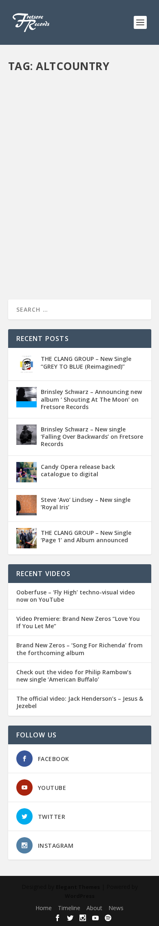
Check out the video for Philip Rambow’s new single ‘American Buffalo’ (73, 676)
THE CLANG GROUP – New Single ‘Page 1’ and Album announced (86, 536)
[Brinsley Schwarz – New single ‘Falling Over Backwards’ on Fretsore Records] (26, 435)
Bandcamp (59, 204)
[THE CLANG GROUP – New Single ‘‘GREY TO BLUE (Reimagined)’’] (26, 364)
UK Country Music (69, 221)
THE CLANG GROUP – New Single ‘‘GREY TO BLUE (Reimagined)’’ (86, 362)
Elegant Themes (78, 887)
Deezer (110, 204)
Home (43, 908)
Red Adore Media (112, 213)
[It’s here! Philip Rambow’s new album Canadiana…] (79, 120)
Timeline (69, 908)
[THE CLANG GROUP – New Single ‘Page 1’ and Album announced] (26, 538)
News (127, 204)
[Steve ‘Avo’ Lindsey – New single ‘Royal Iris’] (26, 505)
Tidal (40, 221)
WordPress (80, 896)
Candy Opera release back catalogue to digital (78, 470)
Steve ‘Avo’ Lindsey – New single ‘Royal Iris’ (85, 503)
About (94, 908)
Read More (37, 264)
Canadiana (87, 204)
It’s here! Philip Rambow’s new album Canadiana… (72, 180)
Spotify (24, 221)
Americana (115, 196)
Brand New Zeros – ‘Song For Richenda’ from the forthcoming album (79, 649)
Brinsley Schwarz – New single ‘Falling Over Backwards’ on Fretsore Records (92, 436)
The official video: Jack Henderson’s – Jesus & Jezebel (79, 702)
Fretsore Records (43, 196)
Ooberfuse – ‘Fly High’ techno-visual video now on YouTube (75, 596)
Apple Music (30, 204)
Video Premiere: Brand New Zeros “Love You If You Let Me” (78, 622)
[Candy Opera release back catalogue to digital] (26, 472)
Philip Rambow (72, 213)
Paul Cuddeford (34, 213)
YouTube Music (108, 221)
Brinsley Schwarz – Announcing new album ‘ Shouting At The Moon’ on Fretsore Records (91, 399)
